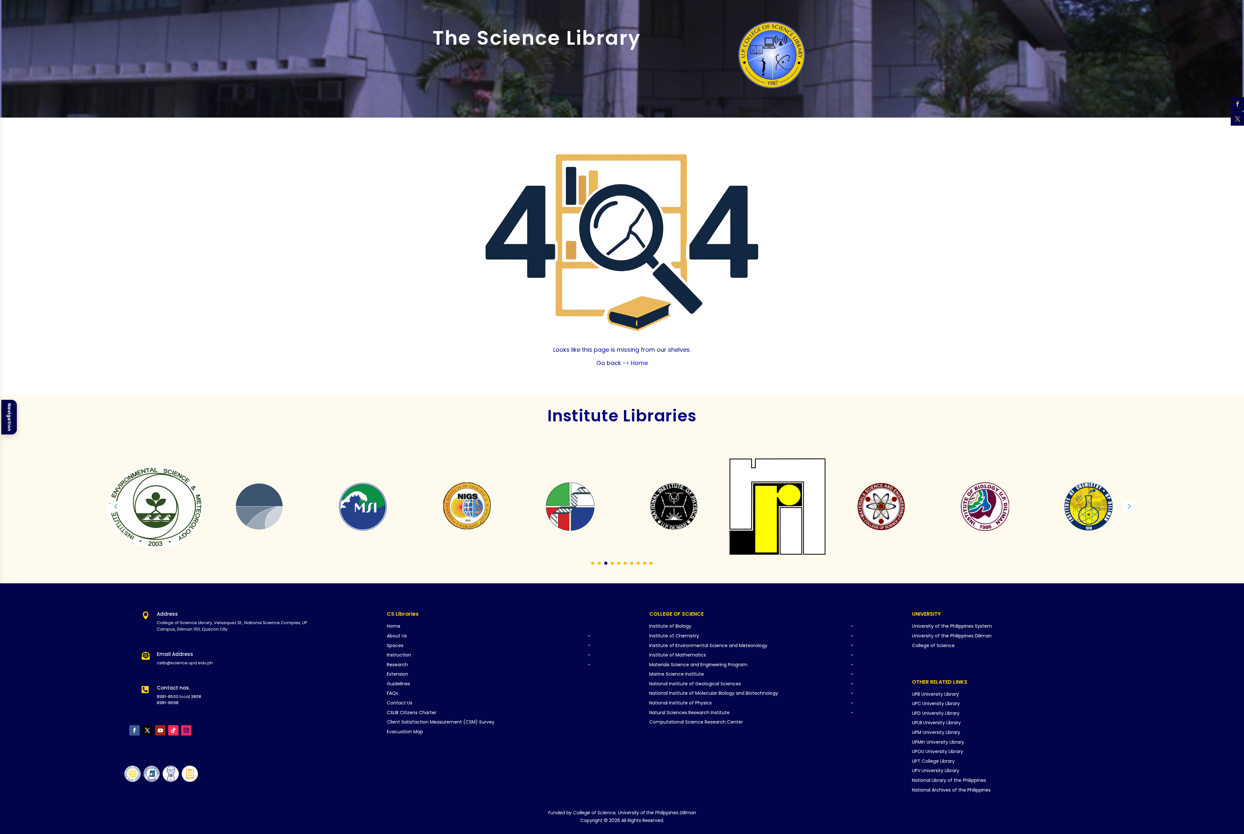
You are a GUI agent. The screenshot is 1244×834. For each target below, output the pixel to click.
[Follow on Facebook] (134, 730)
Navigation (9, 417)
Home (638, 363)
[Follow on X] (147, 730)
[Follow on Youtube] (160, 730)
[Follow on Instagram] (186, 730)
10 (651, 563)
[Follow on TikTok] (173, 730)
